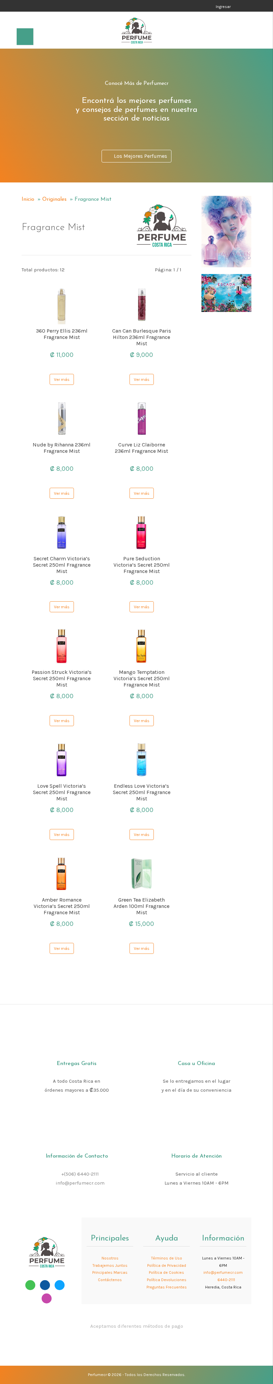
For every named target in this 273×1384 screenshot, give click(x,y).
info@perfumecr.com (80, 1183)
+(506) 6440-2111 (80, 1174)
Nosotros (110, 1258)
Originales (54, 199)
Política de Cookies (166, 1272)
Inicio (28, 199)
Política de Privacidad (166, 1265)
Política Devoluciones (166, 1279)
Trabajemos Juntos (110, 1265)
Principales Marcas (110, 1272)
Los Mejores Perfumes (139, 156)
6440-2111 (225, 1279)
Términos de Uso (166, 1258)
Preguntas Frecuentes (166, 1287)
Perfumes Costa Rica (157, 6)
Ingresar (223, 6)
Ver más (62, 379)
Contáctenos (110, 1279)
